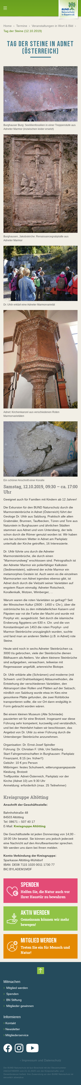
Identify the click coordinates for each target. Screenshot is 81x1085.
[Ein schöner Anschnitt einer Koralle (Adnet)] (40, 449)
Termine (21, 26)
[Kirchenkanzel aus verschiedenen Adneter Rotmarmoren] (40, 359)
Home (7, 26)
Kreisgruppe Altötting (30, 826)
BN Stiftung (13, 1000)
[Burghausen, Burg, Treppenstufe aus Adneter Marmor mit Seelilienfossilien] (40, 93)
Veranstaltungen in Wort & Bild (52, 26)
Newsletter (12, 1029)
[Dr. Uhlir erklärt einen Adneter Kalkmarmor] (40, 273)
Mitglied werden (16, 988)
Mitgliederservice (17, 1035)
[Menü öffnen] (5, 8)
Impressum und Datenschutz (40, 1060)
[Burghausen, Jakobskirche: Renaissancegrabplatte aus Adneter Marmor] (40, 183)
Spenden (12, 994)
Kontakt (10, 1023)
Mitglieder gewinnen (19, 1006)
